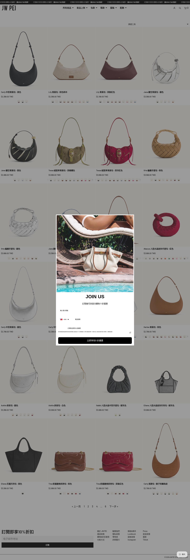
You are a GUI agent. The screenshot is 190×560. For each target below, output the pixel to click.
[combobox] (64, 319)
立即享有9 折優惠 (95, 340)
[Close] (131, 218)
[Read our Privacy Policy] (130, 332)
